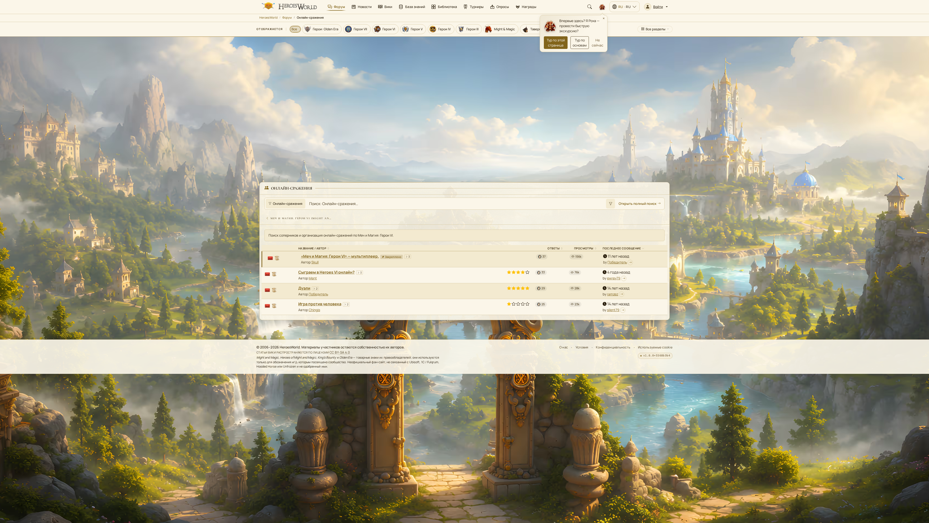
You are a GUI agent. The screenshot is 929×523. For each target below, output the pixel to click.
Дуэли (304, 288)
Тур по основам (580, 42)
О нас (563, 347)
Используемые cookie (655, 347)
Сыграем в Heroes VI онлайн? (326, 272)
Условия (582, 347)
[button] (656, 6)
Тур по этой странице (556, 42)
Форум (287, 17)
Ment (313, 278)
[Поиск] (589, 6)
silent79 (613, 310)
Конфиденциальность (613, 347)
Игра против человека (319, 304)
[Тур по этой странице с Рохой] (602, 6)
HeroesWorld (268, 17)
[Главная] (288, 6)
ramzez (612, 294)
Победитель (617, 262)
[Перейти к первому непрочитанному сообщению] (630, 262)
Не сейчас (597, 42)
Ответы (553, 248)
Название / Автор (312, 248)
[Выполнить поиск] (610, 203)
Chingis (314, 310)
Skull (315, 262)
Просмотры (583, 248)
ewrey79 (613, 278)
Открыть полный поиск (637, 203)
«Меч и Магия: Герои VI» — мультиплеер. (340, 256)
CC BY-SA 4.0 (340, 352)
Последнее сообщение (622, 248)
